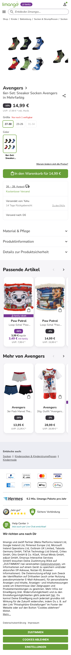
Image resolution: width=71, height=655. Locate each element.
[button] (16, 110)
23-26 (19, 124)
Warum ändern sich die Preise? (52, 164)
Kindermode (10, 460)
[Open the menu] (4, 11)
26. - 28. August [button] (15, 186)
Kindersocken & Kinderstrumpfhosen (35, 456)
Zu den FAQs (58, 205)
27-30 (8, 124)
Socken (7, 456)
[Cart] (28, 310)
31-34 (31, 124)
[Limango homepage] (10, 4)
